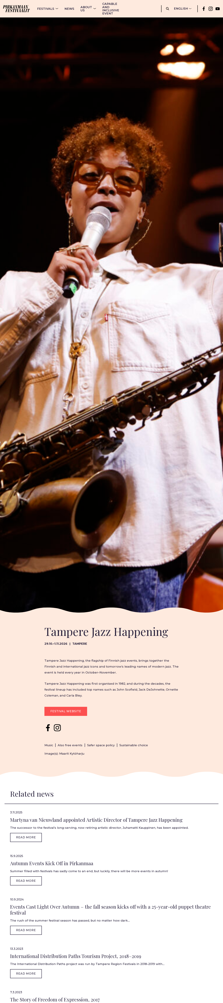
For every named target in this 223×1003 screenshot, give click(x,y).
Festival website (65, 711)
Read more (26, 837)
